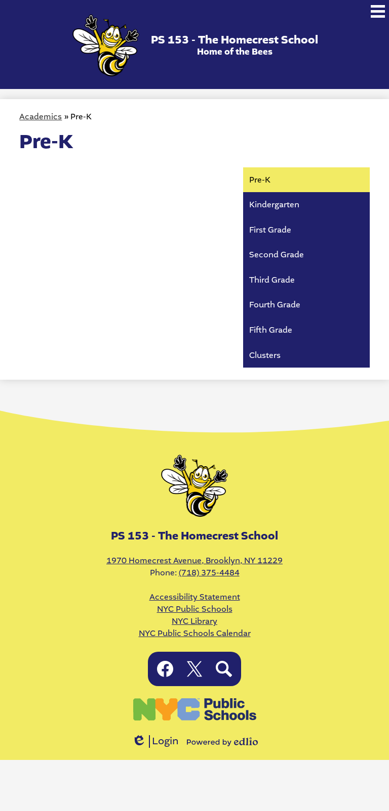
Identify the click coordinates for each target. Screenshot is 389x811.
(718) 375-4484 (209, 572)
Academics (40, 116)
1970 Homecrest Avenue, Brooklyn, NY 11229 (194, 560)
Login (155, 741)
